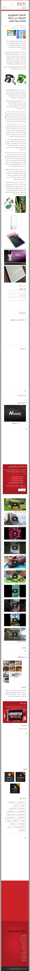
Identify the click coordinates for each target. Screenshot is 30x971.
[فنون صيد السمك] (15, 519)
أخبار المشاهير (21, 814)
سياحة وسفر (13, 808)
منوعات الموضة (10, 814)
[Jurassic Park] (15, 620)
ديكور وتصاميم (21, 811)
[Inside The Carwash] (15, 634)
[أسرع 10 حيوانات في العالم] (15, 504)
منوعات (8, 820)
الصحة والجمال (21, 817)
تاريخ (10, 826)
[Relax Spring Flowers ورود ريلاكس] (15, 533)
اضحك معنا (22, 808)
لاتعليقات (12, 27)
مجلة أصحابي (21, 25)
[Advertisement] (15, 370)
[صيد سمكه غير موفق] (15, 605)
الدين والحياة (11, 802)
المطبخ (15, 820)
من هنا (21, 490)
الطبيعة (22, 805)
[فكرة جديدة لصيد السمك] (15, 562)
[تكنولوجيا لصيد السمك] (15, 548)
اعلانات (15, 805)
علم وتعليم (22, 830)
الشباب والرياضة (10, 817)
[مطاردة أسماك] (15, 591)
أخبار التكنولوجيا (10, 811)
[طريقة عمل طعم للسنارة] (15, 576)
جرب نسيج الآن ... (15, 916)
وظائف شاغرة (21, 823)
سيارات (22, 820)
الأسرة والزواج (21, 802)
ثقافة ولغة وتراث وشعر (19, 826)
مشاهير (12, 823)
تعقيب (24, 285)
